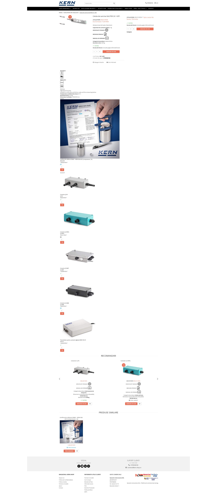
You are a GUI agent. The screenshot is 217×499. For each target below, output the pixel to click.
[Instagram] (88, 466)
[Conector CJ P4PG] (133, 371)
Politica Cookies (63, 482)
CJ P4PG (62, 233)
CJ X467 (62, 270)
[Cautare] (114, 3)
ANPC (85, 492)
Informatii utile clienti (92, 474)
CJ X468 (62, 304)
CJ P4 (61, 196)
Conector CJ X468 (64, 303)
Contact (151, 8)
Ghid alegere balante (88, 8)
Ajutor (60, 486)
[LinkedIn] (85, 466)
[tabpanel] (78, 21)
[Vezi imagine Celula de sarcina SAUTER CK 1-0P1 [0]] (62, 17)
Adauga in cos (111, 51)
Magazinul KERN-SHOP (66, 474)
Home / (61, 12)
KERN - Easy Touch (139, 8)
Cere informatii (112, 62)
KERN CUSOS (128, 8)
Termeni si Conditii (63, 484)
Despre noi (76, 8)
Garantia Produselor (89, 488)
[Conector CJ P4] (83, 371)
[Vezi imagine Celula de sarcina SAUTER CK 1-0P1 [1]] (62, 24)
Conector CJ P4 (64, 194)
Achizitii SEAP (102, 8)
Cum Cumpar (87, 480)
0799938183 (134, 465)
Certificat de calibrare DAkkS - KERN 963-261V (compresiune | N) (76, 159)
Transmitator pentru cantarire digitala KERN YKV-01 (73, 340)
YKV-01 (62, 341)
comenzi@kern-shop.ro (134, 467)
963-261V (62, 161)
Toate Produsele (64, 8)
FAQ (85, 486)
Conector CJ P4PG (64, 232)
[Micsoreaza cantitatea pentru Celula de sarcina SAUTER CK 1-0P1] (94, 51)
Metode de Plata (88, 482)
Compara (129, 32)
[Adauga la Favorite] (90, 403)
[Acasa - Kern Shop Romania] (67, 3)
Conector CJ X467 (64, 268)
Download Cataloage (115, 8)
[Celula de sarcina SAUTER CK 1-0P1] (78, 21)
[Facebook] (78, 466)
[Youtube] (82, 466)
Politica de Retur (88, 490)
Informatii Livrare (88, 484)
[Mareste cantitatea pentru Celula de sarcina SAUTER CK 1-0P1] (99, 51)
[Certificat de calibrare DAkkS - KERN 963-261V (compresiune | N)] (71, 431)
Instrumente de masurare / (71, 12)
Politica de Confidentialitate (66, 480)
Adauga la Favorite (99, 62)
